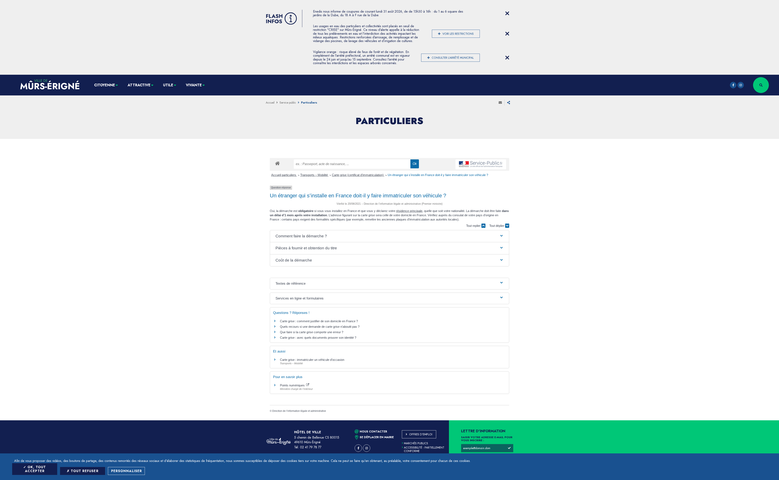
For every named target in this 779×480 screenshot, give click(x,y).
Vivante (194, 85)
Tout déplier (497, 225)
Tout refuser (84, 471)
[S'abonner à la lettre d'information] (509, 448)
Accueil (270, 103)
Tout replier (473, 225)
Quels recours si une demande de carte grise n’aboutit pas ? (319, 326)
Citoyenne (104, 85)
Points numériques (293, 385)
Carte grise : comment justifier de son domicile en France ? (319, 321)
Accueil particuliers (284, 175)
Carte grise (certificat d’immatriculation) (358, 175)
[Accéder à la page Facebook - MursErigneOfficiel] (733, 85)
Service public (288, 103)
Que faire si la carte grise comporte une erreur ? (311, 332)
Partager (509, 102)
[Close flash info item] (507, 13)
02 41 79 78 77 (310, 447)
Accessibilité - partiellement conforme (424, 449)
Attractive (139, 85)
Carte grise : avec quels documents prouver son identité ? (318, 337)
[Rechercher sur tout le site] (761, 85)
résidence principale (409, 211)
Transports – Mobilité (314, 175)
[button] (389, 236)
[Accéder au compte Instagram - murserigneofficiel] (740, 85)
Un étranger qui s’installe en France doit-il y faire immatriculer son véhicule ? (438, 175)
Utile (168, 85)
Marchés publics (416, 443)
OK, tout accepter (35, 469)
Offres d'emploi (420, 434)
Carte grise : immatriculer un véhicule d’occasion (312, 359)
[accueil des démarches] (277, 163)
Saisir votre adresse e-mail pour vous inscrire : (486, 439)
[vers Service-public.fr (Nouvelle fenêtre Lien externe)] (480, 164)
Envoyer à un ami (500, 102)
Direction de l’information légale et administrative (299, 411)
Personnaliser (126, 471)
